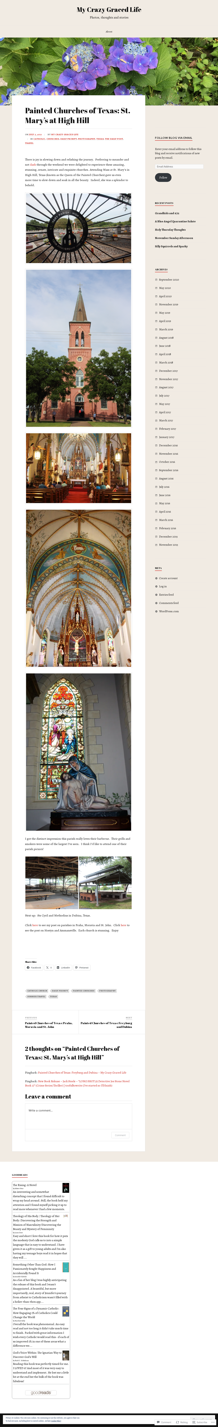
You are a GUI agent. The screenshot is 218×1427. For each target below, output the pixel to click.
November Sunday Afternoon (174, 238)
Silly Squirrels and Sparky (171, 246)
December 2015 (168, 537)
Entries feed (166, 595)
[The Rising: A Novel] (66, 1192)
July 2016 (164, 487)
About (109, 31)
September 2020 (169, 280)
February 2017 (167, 429)
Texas (100, 138)
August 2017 (166, 387)
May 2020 (165, 288)
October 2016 (167, 462)
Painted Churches (84, 990)
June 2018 (164, 346)
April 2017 (165, 412)
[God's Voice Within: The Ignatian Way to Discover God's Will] (66, 1359)
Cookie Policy (56, 1421)
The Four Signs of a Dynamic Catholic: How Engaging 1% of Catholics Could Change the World (36, 1313)
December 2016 (168, 445)
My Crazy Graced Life (109, 9)
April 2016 (165, 512)
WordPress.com (169, 611)
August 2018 (166, 338)
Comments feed (169, 603)
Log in (163, 586)
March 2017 (166, 420)
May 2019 (164, 313)
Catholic (39, 138)
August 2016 (166, 478)
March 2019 (166, 329)
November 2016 (168, 454)
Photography (86, 138)
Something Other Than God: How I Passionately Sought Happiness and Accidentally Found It (34, 1269)
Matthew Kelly (20, 1321)
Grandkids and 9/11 (167, 213)
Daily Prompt (68, 138)
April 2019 (165, 321)
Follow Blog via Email (173, 137)
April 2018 (165, 354)
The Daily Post (114, 138)
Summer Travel (36, 996)
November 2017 (168, 379)
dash (33, 165)
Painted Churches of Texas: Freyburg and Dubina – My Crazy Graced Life (82, 1073)
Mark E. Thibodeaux (22, 1360)
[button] (52, 882)
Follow (163, 178)
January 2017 (166, 437)
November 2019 (168, 304)
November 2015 (168, 545)
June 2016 (164, 495)
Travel (29, 143)
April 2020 (165, 296)
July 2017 (164, 396)
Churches (52, 138)
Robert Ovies (19, 1188)
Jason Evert (19, 1233)
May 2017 (164, 404)
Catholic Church (37, 990)
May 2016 (164, 503)
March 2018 (166, 362)
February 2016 (167, 528)
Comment (120, 1135)
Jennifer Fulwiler (21, 1277)
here (35, 925)
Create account (168, 578)
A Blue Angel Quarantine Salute (175, 221)
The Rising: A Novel (24, 1185)
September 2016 (168, 470)
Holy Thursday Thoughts (170, 230)
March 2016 (166, 520)
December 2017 (168, 371)
